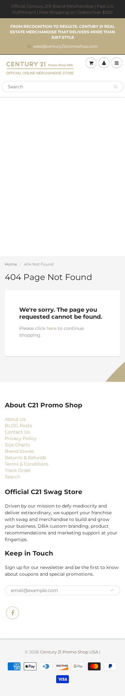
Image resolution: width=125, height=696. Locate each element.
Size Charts (17, 445)
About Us (15, 419)
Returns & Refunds (25, 457)
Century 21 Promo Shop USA (69, 651)
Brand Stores (19, 451)
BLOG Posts (18, 425)
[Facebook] (12, 612)
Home (11, 264)
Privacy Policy (21, 438)
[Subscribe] (112, 590)
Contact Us (17, 432)
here (51, 328)
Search (12, 477)
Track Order (18, 470)
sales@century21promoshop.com (65, 46)
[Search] (115, 87)
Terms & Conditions (26, 464)
